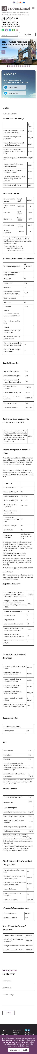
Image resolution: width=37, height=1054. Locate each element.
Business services (16, 1033)
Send (9, 1013)
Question (27, 34)
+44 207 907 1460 (9, 18)
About (3, 1030)
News (3, 1032)
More (8, 61)
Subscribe (4, 1034)
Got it (25, 1050)
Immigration (17, 1030)
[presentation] (3, 52)
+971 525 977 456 (9, 24)
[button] (7, 66)
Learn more (14, 1050)
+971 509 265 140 (9, 23)
